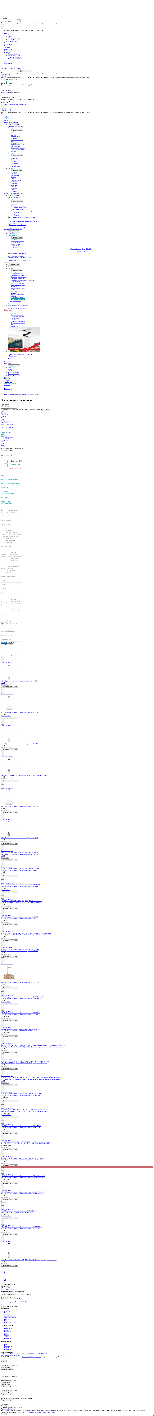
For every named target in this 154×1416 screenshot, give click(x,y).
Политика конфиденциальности (31, 1357)
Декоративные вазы (17, 273)
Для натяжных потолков (11, 512)
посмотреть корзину (21, 104)
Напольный (15, 163)
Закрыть (3, 1361)
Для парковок (15, 244)
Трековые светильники (18, 149)
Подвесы (14, 143)
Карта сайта (7, 1322)
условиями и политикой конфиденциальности (40, 1412)
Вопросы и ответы (13, 41)
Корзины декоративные (18, 277)
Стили (3, 585)
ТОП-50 (6, 117)
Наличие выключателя (11, 555)
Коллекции (7, 1338)
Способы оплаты (9, 1316)
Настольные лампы (17, 140)
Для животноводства (17, 241)
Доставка (10, 35)
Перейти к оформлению (8, 1409)
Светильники (15, 136)
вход (5, 62)
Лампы (13, 151)
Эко (12, 189)
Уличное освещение (14, 197)
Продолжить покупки (7, 1369)
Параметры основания (10, 479)
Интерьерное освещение (12, 122)
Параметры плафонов (10, 483)
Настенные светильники (18, 206)
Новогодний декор (18, 299)
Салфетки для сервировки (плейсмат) (22, 280)
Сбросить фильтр (8, 644)
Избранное (7, 1349)
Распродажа (7, 310)
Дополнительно (6, 635)
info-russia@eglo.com (28, 1353)
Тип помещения (6, 546)
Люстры (13, 135)
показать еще (5, 1286)
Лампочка (5, 498)
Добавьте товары (6, 92)
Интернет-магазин (13, 54)
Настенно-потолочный (18, 160)
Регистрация (8, 389)
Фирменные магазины (14, 55)
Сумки (13, 293)
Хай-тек (13, 177)
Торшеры (14, 138)
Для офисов (15, 247)
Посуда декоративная (17, 283)
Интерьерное (8, 1328)
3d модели (7, 47)
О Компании (8, 44)
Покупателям (8, 33)
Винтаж (13, 186)
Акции (6, 120)
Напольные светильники (19, 207)
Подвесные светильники (18, 316)
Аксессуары (15, 212)
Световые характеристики (7, 493)
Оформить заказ (5, 1384)
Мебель (13, 296)
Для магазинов (15, 242)
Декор (6, 262)
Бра (12, 133)
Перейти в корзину (6, 1367)
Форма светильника (8, 576)
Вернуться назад (14, 124)
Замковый (14, 183)
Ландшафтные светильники (19, 214)
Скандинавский (16, 180)
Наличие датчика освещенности (11, 604)
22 (5, 1280)
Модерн (13, 173)
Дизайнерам (8, 49)
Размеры (4, 487)
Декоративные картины (18, 275)
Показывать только (7, 455)
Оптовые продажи (7, 639)
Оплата (10, 36)
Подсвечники (15, 281)
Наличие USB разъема (8, 631)
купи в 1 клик (13, 686)
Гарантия (7, 46)
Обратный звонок (6, 74)
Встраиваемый (15, 166)
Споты (13, 141)
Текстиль (4, 589)
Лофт (13, 178)
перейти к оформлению (8, 104)
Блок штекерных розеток (19, 209)
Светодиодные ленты (18, 144)
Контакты (7, 52)
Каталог (3, 580)
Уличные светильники (18, 321)
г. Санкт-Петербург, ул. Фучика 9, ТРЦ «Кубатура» (16, 1302)
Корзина (6, 1347)
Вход (5, 388)
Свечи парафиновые (17, 294)
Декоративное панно (17, 278)
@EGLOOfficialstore (40, 1353)
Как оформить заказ (14, 38)
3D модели (7, 380)
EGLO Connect (11, 535)
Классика (14, 191)
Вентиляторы (15, 146)
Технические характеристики (7, 503)
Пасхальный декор (17, 297)
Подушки (14, 291)
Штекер (10, 568)
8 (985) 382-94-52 (6, 109)
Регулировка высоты (8, 615)
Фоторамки (14, 286)
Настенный (14, 161)
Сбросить (47, 409)
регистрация (8, 63)
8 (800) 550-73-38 (6, 76)
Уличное (6, 1330)
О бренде (7, 1311)
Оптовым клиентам (10, 51)
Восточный (14, 181)
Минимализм (15, 175)
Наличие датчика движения (10, 593)
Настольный (15, 165)
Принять (3, 1414)
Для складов (15, 245)
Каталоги (7, 43)
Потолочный (15, 158)
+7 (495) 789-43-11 (16, 1353)
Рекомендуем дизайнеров (15, 58)
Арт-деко (14, 185)
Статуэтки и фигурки (18, 285)
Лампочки (14, 326)
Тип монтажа (5, 524)
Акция (3, 475)
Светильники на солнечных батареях (22, 211)
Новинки (9, 119)
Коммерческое (12, 233)
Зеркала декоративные (18, 288)
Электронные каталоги (15, 39)
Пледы (13, 289)
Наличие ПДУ (9, 623)
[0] (2, 89)
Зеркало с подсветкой (18, 148)
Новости (7, 1319)
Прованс (14, 188)
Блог (5, 1320)
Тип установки (6, 520)
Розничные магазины (14, 57)
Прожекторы (15, 215)
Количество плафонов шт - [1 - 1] (11, 655)
